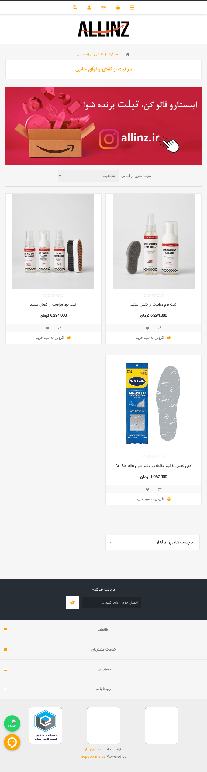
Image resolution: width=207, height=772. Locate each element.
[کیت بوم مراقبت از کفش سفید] (153, 241)
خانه (127, 54)
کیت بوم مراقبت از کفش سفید (153, 305)
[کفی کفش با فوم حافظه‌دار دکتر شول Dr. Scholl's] (153, 403)
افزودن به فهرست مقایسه (160, 328)
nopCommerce (93, 757)
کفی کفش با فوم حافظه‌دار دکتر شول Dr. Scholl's (154, 466)
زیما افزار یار (93, 750)
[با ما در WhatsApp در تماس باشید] (12, 723)
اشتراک (72, 602)
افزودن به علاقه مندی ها (147, 328)
